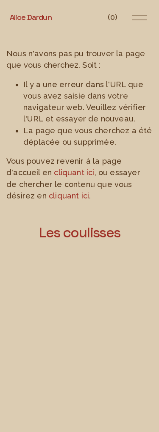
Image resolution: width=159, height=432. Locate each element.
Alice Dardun (31, 17)
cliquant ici (74, 172)
